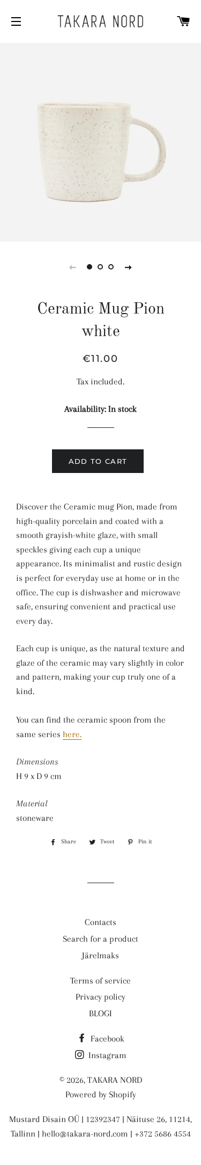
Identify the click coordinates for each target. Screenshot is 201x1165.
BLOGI (100, 1013)
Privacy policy (100, 997)
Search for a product (100, 939)
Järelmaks (100, 955)
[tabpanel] (100, 141)
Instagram (106, 1055)
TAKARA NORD (114, 1080)
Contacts (100, 922)
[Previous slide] (73, 267)
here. (72, 734)
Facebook (106, 1038)
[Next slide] (128, 267)
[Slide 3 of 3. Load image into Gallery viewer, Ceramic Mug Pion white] (111, 266)
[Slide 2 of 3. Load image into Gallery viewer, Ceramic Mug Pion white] (100, 266)
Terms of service (100, 980)
